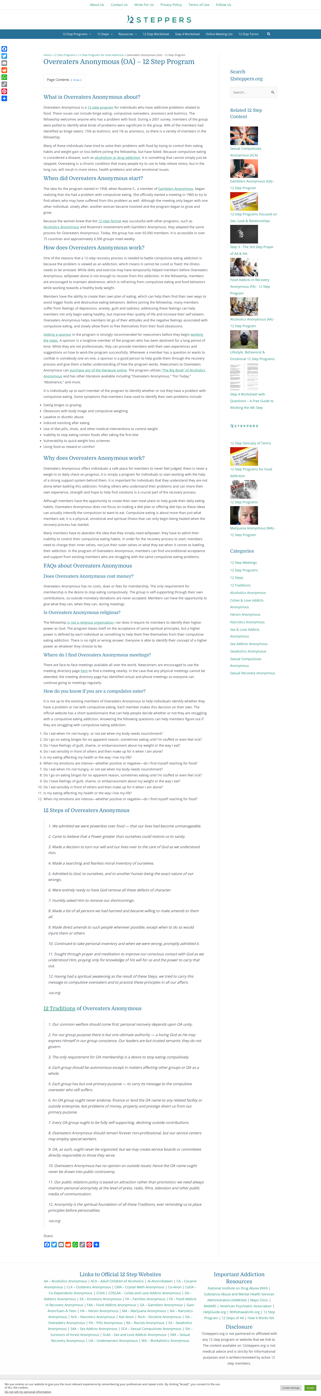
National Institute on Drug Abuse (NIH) (238, 1288)
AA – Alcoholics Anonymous (65, 1281)
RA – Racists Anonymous (145, 1322)
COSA (100, 1293)
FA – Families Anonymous (145, 1299)
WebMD (210, 1306)
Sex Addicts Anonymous (249, 644)
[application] (89, 34)
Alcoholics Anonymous (61, 227)
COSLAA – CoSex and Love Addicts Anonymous (144, 1293)
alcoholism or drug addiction (117, 157)
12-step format (109, 221)
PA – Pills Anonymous (106, 1322)
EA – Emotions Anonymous (101, 1299)
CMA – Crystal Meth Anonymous (139, 1287)
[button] (268, 34)
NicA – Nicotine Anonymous (159, 1317)
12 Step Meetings (243, 562)
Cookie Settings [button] (290, 1387)
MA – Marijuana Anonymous (144, 1311)
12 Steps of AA (233, 1318)
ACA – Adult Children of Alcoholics (117, 1281)
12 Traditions (59, 1009)
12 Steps (236, 577)
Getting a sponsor (57, 334)
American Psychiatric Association (246, 1306)
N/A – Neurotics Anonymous (93, 1317)
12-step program (100, 107)
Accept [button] (310, 1387)
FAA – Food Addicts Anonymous (111, 1305)
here (84, 671)
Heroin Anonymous (245, 614)
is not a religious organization (90, 622)
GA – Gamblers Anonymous (161, 1305)
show (76, 80)
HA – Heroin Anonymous (99, 1311)
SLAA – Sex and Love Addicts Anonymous (134, 1334)
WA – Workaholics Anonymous (165, 1340)
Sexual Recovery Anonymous (252, 673)
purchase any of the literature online (98, 370)
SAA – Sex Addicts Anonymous (93, 1328)
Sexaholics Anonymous (248, 651)
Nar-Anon (126, 1317)
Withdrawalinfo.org (245, 1312)
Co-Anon (174, 1287)
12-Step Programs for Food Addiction (101, 55)
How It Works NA (261, 1318)
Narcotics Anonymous (247, 622)
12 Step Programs (64, 55)
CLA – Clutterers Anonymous (89, 1287)
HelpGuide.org (214, 1312)
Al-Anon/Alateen (160, 1281)
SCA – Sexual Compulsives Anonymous (151, 1328)
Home (47, 55)
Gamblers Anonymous (175, 188)
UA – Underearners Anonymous (113, 1340)
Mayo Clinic (259, 1300)
